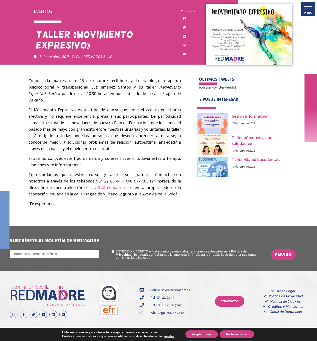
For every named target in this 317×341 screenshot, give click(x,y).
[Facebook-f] (23, 314)
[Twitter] (33, 314)
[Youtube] (43, 314)
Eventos (43, 11)
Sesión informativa (249, 116)
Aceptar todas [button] (201, 334)
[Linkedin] (53, 314)
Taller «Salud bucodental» (256, 159)
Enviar (283, 255)
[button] (184, 18)
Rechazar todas (237, 334)
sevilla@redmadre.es (109, 187)
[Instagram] (13, 314)
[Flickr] (63, 314)
